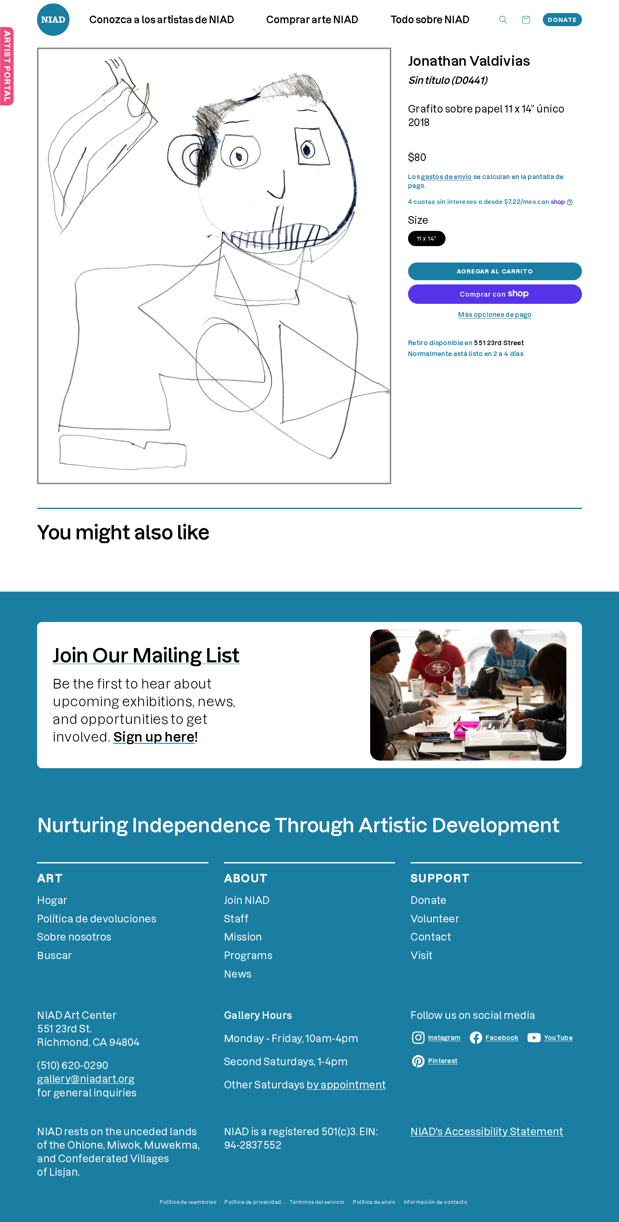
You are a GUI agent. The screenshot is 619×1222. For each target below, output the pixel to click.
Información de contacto (436, 1202)
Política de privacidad (252, 1202)
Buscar (54, 955)
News (238, 974)
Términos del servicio (317, 1202)
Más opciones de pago (494, 314)
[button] (312, 19)
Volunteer (435, 919)
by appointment (346, 1085)
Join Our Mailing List (146, 655)
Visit (421, 955)
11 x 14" (427, 238)
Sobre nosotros (74, 937)
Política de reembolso (188, 1202)
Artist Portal (7, 66)
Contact (431, 937)
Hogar (52, 900)
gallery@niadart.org (86, 1079)
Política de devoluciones (96, 919)
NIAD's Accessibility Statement (487, 1131)
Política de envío (374, 1202)
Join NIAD (247, 900)
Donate (562, 19)
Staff (236, 919)
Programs (248, 955)
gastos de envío (446, 176)
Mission (243, 937)
